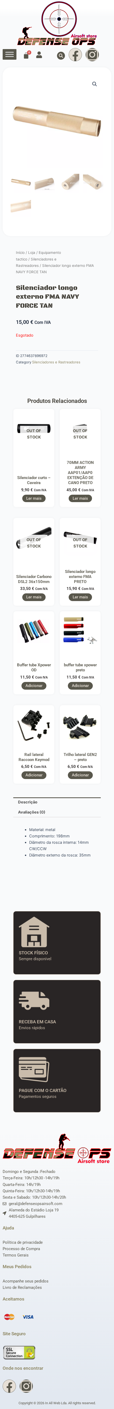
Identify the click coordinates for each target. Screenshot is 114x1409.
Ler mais (34, 498)
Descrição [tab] (27, 802)
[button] (61, 56)
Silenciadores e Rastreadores (56, 362)
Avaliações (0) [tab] (31, 812)
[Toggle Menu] (9, 54)
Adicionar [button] (33, 685)
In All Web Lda (56, 1403)
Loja (31, 252)
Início (20, 252)
